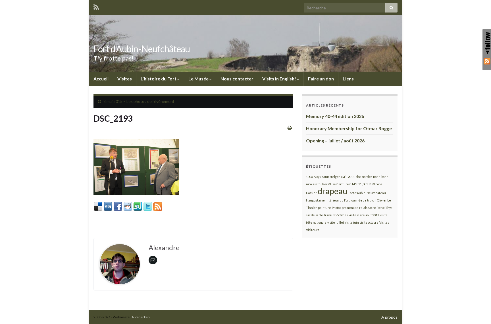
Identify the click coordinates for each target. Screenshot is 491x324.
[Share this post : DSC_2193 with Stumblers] (137, 206)
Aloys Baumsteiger (327, 176)
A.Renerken (141, 317)
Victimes (342, 215)
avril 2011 (348, 176)
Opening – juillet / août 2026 (335, 140)
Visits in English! (279, 78)
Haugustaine (315, 200)
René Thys (384, 207)
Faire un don (321, 78)
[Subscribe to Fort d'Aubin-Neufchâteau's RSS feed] (96, 6)
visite (352, 215)
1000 (309, 176)
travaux (329, 215)
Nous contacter (236, 78)
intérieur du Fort (338, 200)
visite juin (352, 222)
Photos (336, 207)
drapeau (333, 191)
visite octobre (369, 222)
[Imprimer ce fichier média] (290, 127)
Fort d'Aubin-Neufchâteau (141, 48)
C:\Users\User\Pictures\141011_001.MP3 (346, 184)
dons (379, 184)
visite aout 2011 (368, 215)
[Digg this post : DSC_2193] (108, 206)
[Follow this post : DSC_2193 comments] (157, 206)
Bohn (376, 176)
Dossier (311, 193)
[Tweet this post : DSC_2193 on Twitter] (147, 206)
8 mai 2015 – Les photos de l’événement (138, 101)
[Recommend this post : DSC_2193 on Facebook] (117, 206)
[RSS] (487, 61)
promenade (350, 207)
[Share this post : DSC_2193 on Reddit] (127, 206)
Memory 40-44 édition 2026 (335, 116)
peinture (324, 207)
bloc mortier (363, 176)
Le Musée (198, 78)
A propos (389, 317)
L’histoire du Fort (159, 78)
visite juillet (335, 222)
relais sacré (367, 207)
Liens (348, 78)
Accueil (101, 78)
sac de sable (314, 215)
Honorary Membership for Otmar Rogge (349, 128)
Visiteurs (312, 230)
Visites (124, 78)
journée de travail (363, 200)
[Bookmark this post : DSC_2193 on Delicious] (98, 206)
